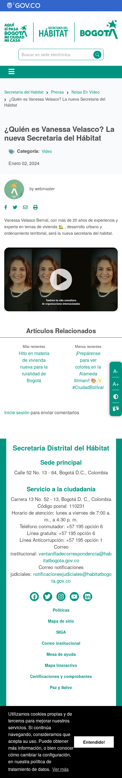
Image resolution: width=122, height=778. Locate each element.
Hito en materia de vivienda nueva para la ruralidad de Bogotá (34, 367)
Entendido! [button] (94, 742)
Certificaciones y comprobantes (61, 676)
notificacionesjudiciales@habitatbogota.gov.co (72, 577)
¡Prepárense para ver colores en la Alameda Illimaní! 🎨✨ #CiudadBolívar (88, 370)
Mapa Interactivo (61, 665)
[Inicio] (61, 30)
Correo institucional (61, 643)
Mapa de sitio (61, 621)
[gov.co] (24, 5)
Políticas (61, 610)
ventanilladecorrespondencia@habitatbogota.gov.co (75, 557)
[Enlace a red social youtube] (74, 597)
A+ (116, 383)
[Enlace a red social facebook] (34, 597)
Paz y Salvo (61, 687)
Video (47, 151)
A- (115, 371)
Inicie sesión (17, 413)
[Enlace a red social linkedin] (87, 597)
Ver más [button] (60, 769)
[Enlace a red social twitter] (47, 597)
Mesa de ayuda (61, 654)
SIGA (61, 632)
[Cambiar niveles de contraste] (115, 396)
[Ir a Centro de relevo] (115, 407)
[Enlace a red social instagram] (61, 597)
